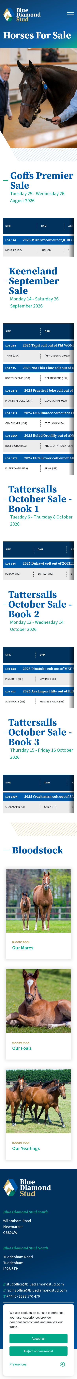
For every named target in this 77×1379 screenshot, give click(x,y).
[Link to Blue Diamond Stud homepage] (22, 14)
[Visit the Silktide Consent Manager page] (63, 1364)
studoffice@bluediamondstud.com (35, 1284)
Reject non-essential (38, 1351)
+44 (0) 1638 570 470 (23, 1296)
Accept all (38, 1338)
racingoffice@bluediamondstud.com (36, 1290)
